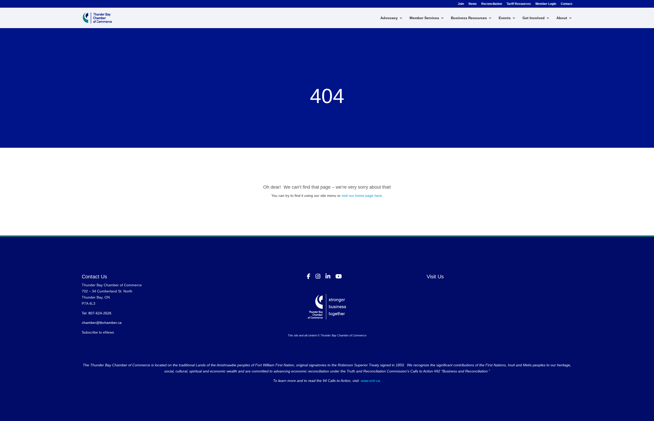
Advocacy (389, 18)
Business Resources (469, 18)
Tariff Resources (519, 4)
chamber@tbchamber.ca (102, 323)
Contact (566, 4)
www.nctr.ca (370, 381)
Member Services (424, 18)
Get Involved (533, 18)
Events (505, 18)
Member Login (545, 4)
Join (461, 4)
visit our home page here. (362, 196)
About (561, 18)
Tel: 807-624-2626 (96, 313)
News (473, 4)
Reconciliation (491, 4)
